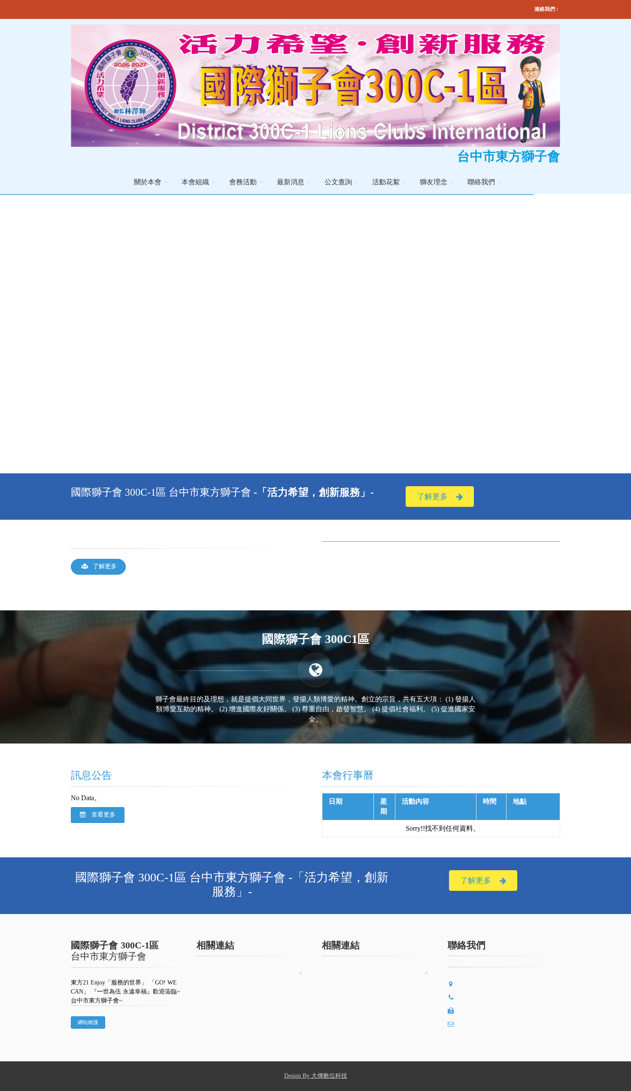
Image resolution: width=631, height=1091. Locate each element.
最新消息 (290, 182)
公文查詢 (338, 182)
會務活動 (243, 182)
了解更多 (432, 496)
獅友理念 (433, 182)
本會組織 (195, 182)
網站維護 (88, 1022)
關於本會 (147, 182)
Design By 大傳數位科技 (315, 1076)
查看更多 (102, 814)
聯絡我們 (481, 182)
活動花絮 (386, 182)
